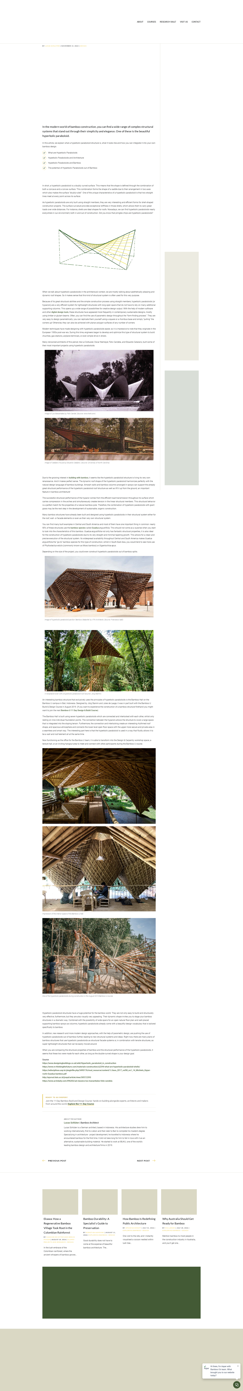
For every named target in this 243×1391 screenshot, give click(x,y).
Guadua (95, 528)
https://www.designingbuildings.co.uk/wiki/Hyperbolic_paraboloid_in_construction (79, 1063)
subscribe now (71, 1308)
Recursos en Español (177, 48)
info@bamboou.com (160, 1336)
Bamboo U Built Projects (179, 56)
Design (83, 46)
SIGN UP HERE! (175, 354)
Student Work (174, 59)
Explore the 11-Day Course (81, 1104)
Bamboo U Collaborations (180, 69)
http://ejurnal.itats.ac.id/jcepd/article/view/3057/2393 (66, 1077)
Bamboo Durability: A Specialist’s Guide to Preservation (96, 1223)
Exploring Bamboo (98, 1235)
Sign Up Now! (175, 479)
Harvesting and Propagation (182, 45)
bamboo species (78, 528)
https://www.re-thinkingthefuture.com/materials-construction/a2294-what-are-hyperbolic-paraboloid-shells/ (91, 1067)
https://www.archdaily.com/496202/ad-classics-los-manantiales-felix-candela (77, 1081)
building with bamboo (78, 477)
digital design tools (59, 312)
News (167, 77)
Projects (169, 53)
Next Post (143, 1160)
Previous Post (57, 1160)
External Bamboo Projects (181, 73)
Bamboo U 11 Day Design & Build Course (79, 710)
